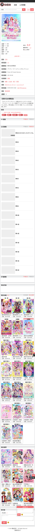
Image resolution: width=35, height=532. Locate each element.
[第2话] (8, 142)
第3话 (17, 151)
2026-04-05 (7, 466)
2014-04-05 (18, 337)
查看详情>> (17, 56)
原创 (17, 81)
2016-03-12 (7, 400)
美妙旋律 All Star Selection (20, 336)
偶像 (6, 81)
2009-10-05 (18, 486)
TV (8, 62)
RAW (34, 354)
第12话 (17, 233)
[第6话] (8, 178)
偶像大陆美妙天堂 (7, 420)
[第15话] (8, 261)
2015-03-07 (18, 379)
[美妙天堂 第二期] (17, 348)
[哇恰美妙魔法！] (17, 432)
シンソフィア (20, 84)
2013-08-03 (7, 505)
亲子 (14, 81)
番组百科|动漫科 (6, 5)
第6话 (17, 178)
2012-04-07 (18, 316)
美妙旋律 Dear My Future (20, 314)
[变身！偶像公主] (6, 476)
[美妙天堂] (6, 348)
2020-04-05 (7, 442)
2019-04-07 (29, 421)
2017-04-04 (7, 379)
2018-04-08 (18, 421)
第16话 (17, 270)
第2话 (17, 142)
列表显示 (31, 119)
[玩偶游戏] (17, 495)
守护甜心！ (27, 484)
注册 (32, 9)
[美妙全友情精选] (11, 27)
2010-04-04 (7, 486)
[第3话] (8, 151)
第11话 (17, 224)
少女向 (10, 81)
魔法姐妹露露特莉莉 (7, 465)
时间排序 (25, 295)
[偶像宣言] (17, 456)
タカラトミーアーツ (10, 84)
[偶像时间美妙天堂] (6, 369)
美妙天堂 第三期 (28, 357)
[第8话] (8, 197)
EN (33, 355)
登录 (28, 9)
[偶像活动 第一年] (28, 456)
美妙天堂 (4, 357)
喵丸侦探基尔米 (17, 484)
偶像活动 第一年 (28, 465)
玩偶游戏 (15, 503)
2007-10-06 (29, 486)
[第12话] (8, 233)
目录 (15, 5)
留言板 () (25, 507)
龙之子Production (21, 88)
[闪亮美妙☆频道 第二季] (28, 411)
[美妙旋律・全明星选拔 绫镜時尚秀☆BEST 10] (6, 327)
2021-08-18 (7, 421)
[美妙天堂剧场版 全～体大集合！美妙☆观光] (17, 369)
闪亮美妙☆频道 (17, 420)
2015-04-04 (18, 358)
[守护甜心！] (28, 476)
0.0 (30, 47)
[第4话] (8, 160)
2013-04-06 (29, 316)
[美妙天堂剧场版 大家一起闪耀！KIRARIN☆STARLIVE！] (17, 390)
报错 (33, 477)
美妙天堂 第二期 (17, 357)
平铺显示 (25, 119)
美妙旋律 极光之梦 (7, 314)
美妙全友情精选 (28, 336)
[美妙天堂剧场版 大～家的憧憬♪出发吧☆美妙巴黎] (6, 390)
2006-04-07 (18, 466)
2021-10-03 (18, 442)
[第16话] (8, 270)
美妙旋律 (7, 91)
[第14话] (8, 252)
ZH (33, 353)
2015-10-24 (29, 379)
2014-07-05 (7, 358)
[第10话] (8, 215)
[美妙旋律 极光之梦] (6, 306)
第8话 (17, 197)
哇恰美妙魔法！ (17, 441)
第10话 (17, 215)
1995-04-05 (29, 505)
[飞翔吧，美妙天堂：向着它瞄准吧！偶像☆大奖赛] (28, 369)
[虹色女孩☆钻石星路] (6, 495)
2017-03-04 (18, 400)
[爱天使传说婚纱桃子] (28, 495)
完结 (8, 78)
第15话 (17, 261)
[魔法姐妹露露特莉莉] (6, 456)
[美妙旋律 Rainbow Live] (28, 306)
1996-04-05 (18, 505)
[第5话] (8, 169)
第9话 (17, 206)
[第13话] (8, 242)
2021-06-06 (29, 337)
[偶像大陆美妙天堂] (6, 411)
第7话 (17, 187)
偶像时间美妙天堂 (7, 378)
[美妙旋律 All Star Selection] (17, 327)
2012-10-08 (29, 466)
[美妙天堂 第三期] (28, 348)
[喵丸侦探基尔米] (17, 476)
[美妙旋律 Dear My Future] (17, 306)
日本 (6, 59)
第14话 (17, 251)
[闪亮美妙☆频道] (17, 411)
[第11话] (8, 224)
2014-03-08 (7, 337)
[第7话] (8, 188)
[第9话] (8, 206)
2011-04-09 (7, 316)
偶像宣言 (15, 465)
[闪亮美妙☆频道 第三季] (6, 432)
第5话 (17, 169)
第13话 (17, 242)
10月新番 (22, 5)
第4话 (17, 160)
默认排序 (31, 295)
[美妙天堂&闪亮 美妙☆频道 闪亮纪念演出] (28, 390)
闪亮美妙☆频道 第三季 (8, 441)
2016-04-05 (29, 358)
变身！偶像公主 (6, 484)
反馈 (33, 475)
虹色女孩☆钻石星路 (7, 503)
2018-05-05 (29, 400)
